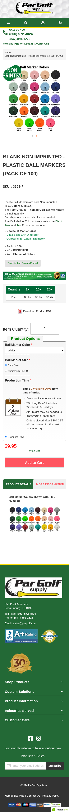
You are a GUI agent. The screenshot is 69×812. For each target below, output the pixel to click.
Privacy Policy (50, 795)
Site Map (19, 795)
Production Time (17, 380)
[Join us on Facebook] (32, 739)
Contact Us (33, 795)
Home (8, 795)
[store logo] (34, 8)
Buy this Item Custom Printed (23, 263)
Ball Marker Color (17, 344)
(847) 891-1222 (19, 39)
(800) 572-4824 (21, 34)
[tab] (18, 484)
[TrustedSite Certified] (55, 804)
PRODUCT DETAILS (18, 484)
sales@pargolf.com (24, 623)
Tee (19, 225)
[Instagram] (38, 739)
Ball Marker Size (16, 360)
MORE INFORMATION (50, 484)
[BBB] (21, 631)
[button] (32, 136)
